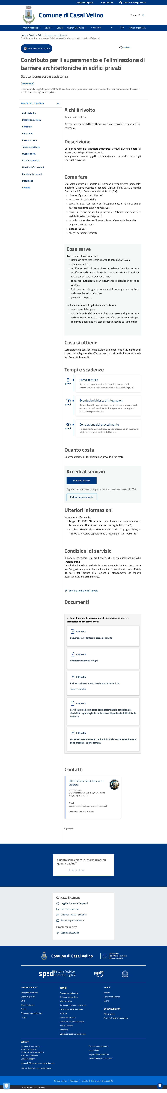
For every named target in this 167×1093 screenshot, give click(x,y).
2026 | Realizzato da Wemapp (33, 1087)
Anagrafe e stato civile (69, 992)
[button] (132, 2)
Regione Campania (85, 2)
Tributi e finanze (66, 1025)
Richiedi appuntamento (81, 497)
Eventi (106, 1000)
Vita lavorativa (66, 1001)
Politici (23, 1009)
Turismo (63, 1013)
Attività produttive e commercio (73, 1005)
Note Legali (74, 1080)
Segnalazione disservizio (99, 1054)
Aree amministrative (29, 992)
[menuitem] (95, 27)
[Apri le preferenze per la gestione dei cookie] (6, 1086)
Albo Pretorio (107, 2)
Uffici (23, 1000)
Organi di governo (28, 996)
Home (23, 35)
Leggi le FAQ (94, 1050)
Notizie (107, 992)
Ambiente (64, 1029)
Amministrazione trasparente (116, 1017)
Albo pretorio (109, 1013)
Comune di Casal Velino (71, 15)
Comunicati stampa (112, 996)
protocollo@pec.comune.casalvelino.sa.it (38, 1062)
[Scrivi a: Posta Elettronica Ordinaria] (53, 1065)
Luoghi (23, 1017)
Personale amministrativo (31, 1013)
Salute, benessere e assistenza (51, 35)
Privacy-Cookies (60, 1080)
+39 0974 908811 (28, 1058)
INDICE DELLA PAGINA (32, 103)
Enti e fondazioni (27, 1004)
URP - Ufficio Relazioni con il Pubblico (36, 1068)
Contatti (25, 1041)
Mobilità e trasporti (68, 1017)
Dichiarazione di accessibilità (100, 1058)
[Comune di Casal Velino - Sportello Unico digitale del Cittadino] (29, 14)
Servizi (32, 35)
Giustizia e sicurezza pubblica (72, 1021)
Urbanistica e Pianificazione (71, 1009)
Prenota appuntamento (98, 1046)
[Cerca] (143, 15)
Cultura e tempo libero (69, 996)
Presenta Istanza (81, 480)
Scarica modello (78, 689)
